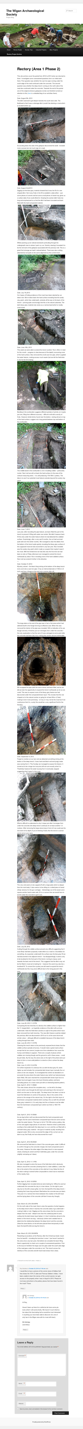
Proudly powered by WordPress (41, 1422)
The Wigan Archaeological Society (25, 12)
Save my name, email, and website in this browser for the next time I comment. (41, 1409)
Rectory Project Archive (14, 54)
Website (21, 1403)
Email (22, 1393)
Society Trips (29, 50)
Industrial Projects (41, 50)
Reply (23, 1288)
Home (8, 50)
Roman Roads (17, 50)
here (29, 93)
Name (22, 1383)
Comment (22, 1355)
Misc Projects (54, 50)
